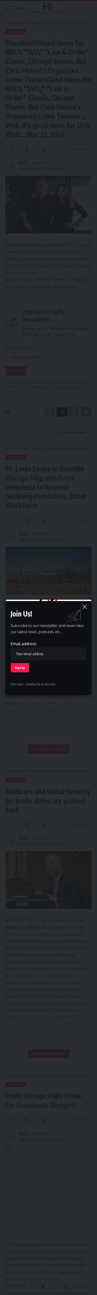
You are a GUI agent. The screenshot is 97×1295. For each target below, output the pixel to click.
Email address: (24, 643)
